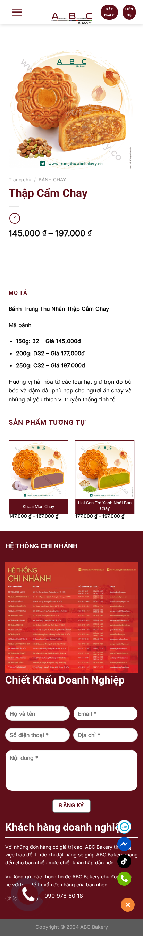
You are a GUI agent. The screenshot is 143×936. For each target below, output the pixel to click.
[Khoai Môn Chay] (38, 470)
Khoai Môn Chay (38, 506)
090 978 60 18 (63, 895)
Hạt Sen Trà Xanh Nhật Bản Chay (105, 505)
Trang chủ (20, 179)
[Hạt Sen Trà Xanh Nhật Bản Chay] (104, 470)
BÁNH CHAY (52, 179)
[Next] (130, 442)
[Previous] (12, 442)
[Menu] (18, 12)
